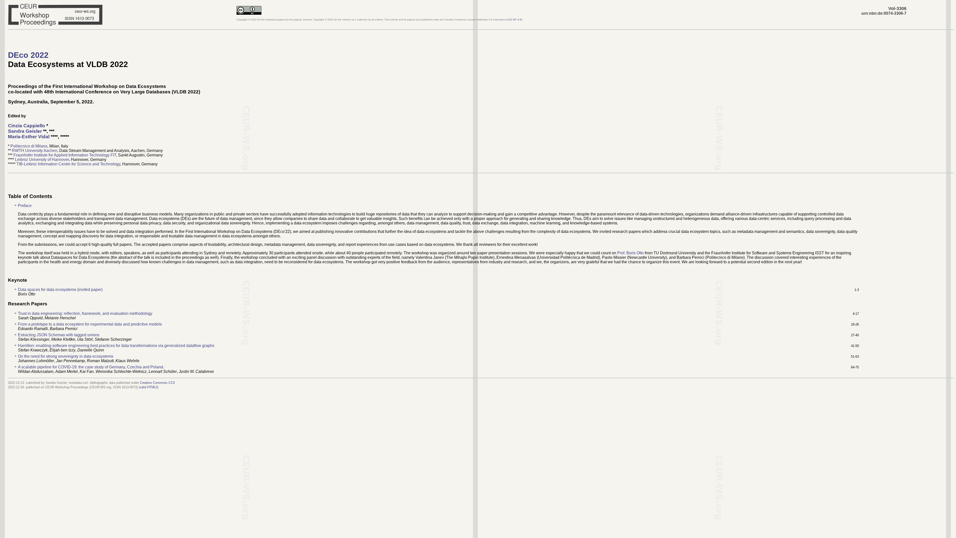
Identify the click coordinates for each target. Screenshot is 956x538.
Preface (25, 205)
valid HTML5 (148, 387)
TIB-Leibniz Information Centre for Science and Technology (68, 164)
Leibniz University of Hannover (42, 159)
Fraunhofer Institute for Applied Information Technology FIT (64, 155)
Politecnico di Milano (28, 146)
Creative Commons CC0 (157, 383)
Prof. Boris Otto (630, 253)
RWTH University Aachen (34, 150)
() (515, 19)
